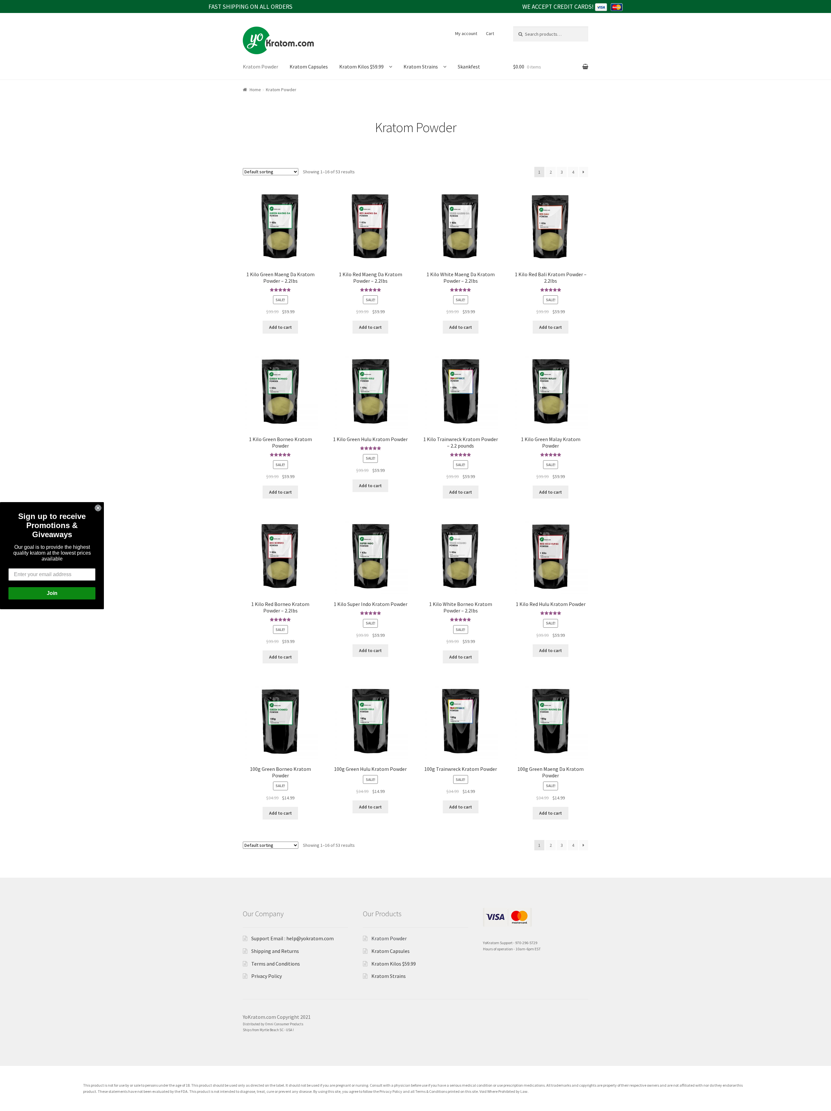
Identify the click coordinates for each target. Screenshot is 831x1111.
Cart (490, 33)
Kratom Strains (420, 66)
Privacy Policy (266, 976)
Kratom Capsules (309, 66)
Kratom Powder (260, 66)
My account (466, 33)
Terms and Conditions (275, 963)
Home (255, 90)
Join (52, 593)
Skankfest (469, 66)
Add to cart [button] (280, 327)
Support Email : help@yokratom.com (292, 938)
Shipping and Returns (275, 951)
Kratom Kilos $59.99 (361, 66)
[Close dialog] (98, 508)
